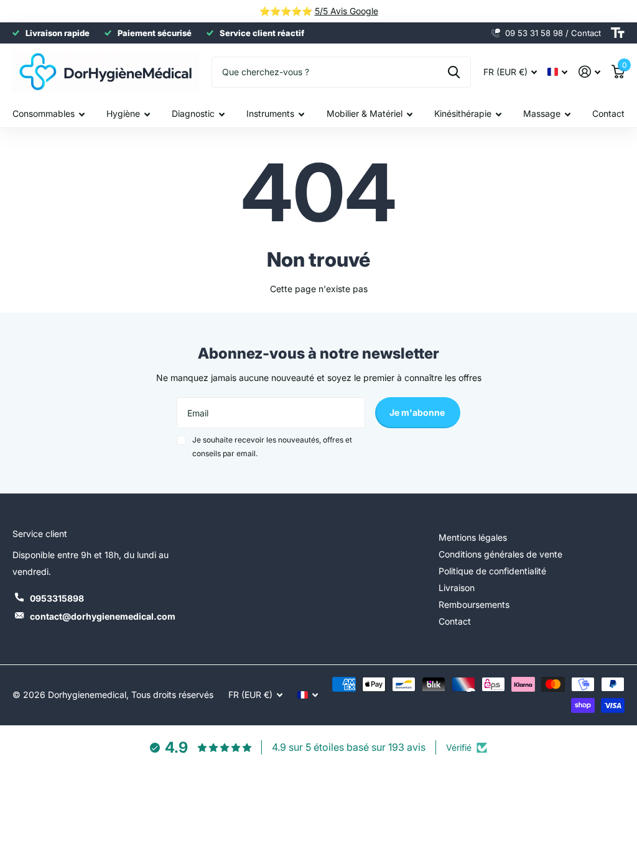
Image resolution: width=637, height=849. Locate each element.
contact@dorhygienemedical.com (102, 616)
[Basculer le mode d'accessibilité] (618, 33)
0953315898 (57, 598)
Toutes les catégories (48, 114)
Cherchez (454, 72)
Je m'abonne (418, 412)
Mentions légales (473, 537)
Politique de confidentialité (492, 571)
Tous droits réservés (172, 694)
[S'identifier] (589, 72)
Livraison (457, 587)
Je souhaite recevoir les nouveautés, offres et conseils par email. (272, 446)
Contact (608, 113)
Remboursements (474, 604)
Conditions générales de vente (500, 554)
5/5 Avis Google (346, 11)
